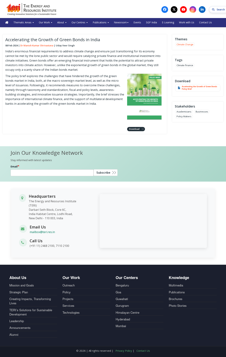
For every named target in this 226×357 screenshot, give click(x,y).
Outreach (69, 285)
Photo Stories (178, 305)
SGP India (151, 22)
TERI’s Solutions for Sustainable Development (30, 312)
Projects (68, 299)
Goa (118, 292)
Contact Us (205, 22)
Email (14, 166)
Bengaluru (122, 285)
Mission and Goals (21, 285)
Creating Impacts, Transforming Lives (30, 301)
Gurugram (122, 305)
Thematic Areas (22, 22)
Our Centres (79, 22)
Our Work (44, 22)
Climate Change (185, 44)
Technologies (71, 312)
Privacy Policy (123, 350)
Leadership (16, 321)
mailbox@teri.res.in (42, 232)
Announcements (20, 328)
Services (68, 305)
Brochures (175, 299)
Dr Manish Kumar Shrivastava (36, 45)
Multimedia (176, 285)
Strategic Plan (18, 292)
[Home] (31, 9)
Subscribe (103, 172)
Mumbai (121, 326)
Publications (100, 22)
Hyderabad (123, 319)
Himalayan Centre (127, 312)
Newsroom (120, 22)
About (61, 22)
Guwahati (122, 299)
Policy (67, 292)
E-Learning (168, 22)
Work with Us (186, 22)
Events (137, 22)
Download (134, 128)
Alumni (13, 334)
